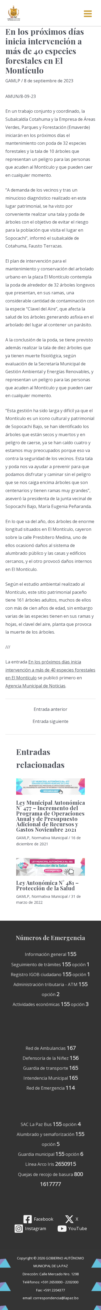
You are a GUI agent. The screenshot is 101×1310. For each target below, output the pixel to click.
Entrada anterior (50, 709)
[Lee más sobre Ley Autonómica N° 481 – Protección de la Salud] (50, 866)
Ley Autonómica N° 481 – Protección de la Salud (47, 885)
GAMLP (12, 81)
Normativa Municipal (50, 837)
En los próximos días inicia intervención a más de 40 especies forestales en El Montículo (50, 670)
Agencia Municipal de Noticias (35, 686)
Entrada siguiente (50, 721)
